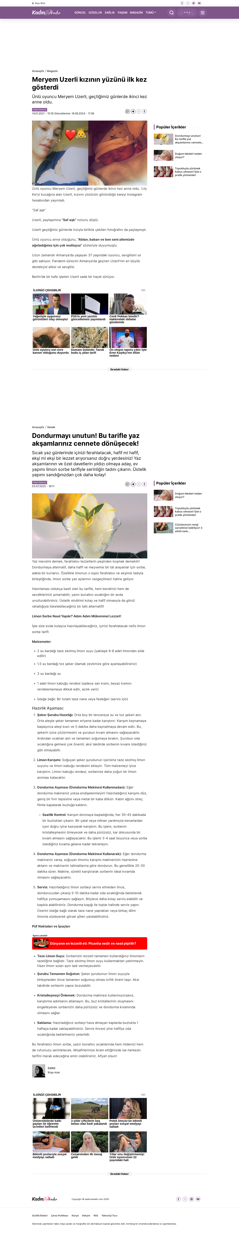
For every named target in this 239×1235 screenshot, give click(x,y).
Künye (75, 1215)
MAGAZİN (136, 12)
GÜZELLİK (95, 12)
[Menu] (202, 12)
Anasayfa (38, 71)
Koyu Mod (40, 3)
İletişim (86, 1215)
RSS (96, 1215)
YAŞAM (122, 12)
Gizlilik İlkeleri (40, 1215)
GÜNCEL (80, 12)
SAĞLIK (110, 12)
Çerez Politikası (59, 1215)
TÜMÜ (150, 12)
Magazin (52, 71)
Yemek (51, 427)
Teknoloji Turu (109, 1215)
